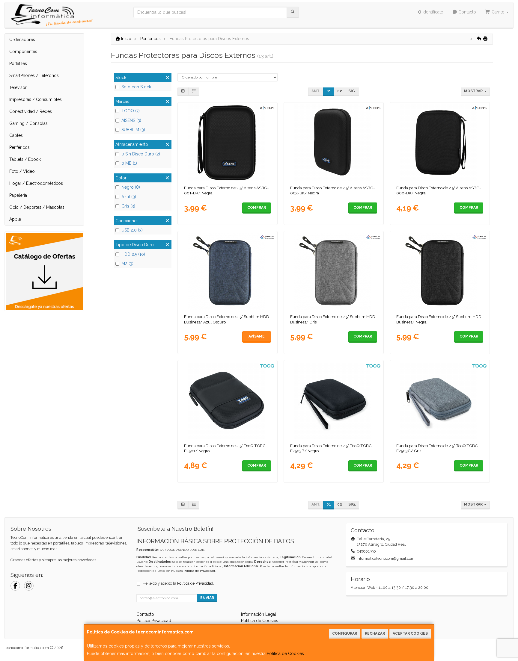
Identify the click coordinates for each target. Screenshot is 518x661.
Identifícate (432, 12)
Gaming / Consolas (28, 123)
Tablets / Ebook (25, 159)
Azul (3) (128, 196)
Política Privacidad (153, 620)
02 (339, 91)
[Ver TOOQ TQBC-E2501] (227, 400)
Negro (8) (130, 187)
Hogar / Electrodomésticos (36, 183)
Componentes (23, 51)
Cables (16, 135)
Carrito (498, 12)
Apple (15, 219)
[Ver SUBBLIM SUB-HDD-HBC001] (439, 271)
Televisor (18, 87)
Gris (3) (128, 206)
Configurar (344, 633)
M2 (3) (127, 263)
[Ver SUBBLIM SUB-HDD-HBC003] (227, 271)
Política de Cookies (285, 653)
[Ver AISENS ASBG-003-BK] (333, 142)
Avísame (257, 336)
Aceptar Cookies (410, 633)
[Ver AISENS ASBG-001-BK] (227, 142)
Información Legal (258, 614)
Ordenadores (22, 39)
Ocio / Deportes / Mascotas (36, 207)
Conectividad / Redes (30, 111)
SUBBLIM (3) (133, 129)
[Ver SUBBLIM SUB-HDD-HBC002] (333, 271)
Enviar (207, 598)
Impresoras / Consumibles (35, 99)
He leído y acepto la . (178, 583)
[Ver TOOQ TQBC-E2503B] (333, 400)
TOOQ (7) (130, 110)
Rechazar (375, 633)
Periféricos (19, 147)
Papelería (18, 195)
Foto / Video (22, 171)
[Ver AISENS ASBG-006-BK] (439, 142)
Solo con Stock (136, 86)
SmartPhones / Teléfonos (34, 75)
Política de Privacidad (199, 570)
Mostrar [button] (474, 91)
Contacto (466, 12)
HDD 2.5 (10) (133, 254)
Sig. (352, 91)
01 (328, 91)
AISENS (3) (131, 120)
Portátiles (18, 63)
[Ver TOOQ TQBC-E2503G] (439, 400)
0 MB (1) (129, 163)
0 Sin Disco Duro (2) (140, 154)
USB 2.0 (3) (132, 230)
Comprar (256, 207)
